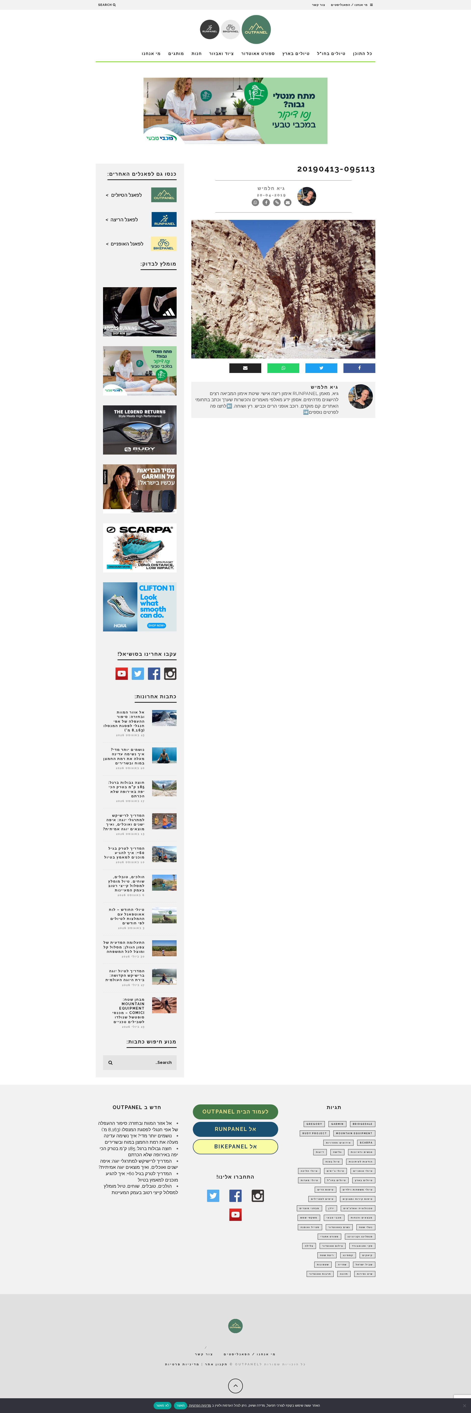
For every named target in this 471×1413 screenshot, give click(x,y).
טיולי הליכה (309, 1171)
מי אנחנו (151, 53)
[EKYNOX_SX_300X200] (140, 429)
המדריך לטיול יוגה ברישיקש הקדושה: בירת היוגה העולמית (125, 975)
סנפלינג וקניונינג (360, 1236)
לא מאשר (162, 1405)
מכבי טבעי (334, 1217)
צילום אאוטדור (332, 1246)
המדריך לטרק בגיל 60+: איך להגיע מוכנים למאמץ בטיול (124, 852)
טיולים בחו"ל (331, 53)
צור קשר (318, 5)
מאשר (180, 1405)
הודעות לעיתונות (361, 1161)
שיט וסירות (365, 1274)
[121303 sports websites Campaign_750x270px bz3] (235, 110)
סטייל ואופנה (310, 1227)
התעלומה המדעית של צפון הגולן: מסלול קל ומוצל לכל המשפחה (124, 947)
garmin (337, 1124)
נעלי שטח (366, 1227)
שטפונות (323, 1264)
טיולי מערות (309, 1180)
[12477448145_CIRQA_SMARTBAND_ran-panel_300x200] (140, 488)
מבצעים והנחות (362, 1217)
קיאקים (367, 1255)
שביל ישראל (364, 1264)
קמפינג (348, 1255)
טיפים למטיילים (322, 1199)
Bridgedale (363, 1124)
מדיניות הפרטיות (199, 1405)
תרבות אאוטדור (320, 1274)
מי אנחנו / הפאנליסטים (349, 5)
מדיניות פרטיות (182, 1364)
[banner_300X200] (140, 606)
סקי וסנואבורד (362, 1246)
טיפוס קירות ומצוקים (358, 1199)
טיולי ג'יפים (335, 1171)
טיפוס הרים (325, 1189)
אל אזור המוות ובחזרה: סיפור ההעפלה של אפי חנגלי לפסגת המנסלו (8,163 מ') (124, 721)
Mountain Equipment (354, 1133)
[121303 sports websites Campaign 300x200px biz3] (140, 370)
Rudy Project (314, 1133)
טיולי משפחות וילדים (358, 1189)
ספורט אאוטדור (258, 53)
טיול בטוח (333, 1161)
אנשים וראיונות (362, 1152)
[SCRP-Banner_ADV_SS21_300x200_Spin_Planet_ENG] (140, 547)
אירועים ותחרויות (338, 1143)
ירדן (331, 1208)
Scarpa (366, 1143)
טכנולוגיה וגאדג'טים (358, 1208)
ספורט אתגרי (329, 1236)
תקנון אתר (216, 1364)
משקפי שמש (308, 1217)
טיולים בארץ (296, 53)
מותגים (176, 53)
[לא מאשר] (464, 1405)
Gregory (314, 1124)
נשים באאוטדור (339, 1227)
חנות (197, 53)
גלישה (337, 1152)
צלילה (309, 1246)
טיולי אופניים (363, 1171)
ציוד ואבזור (221, 53)
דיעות (320, 1152)
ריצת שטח (327, 1255)
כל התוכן (362, 53)
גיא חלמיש (271, 188)
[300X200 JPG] (140, 311)
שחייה (342, 1264)
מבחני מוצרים (309, 1208)
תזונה (344, 1274)
